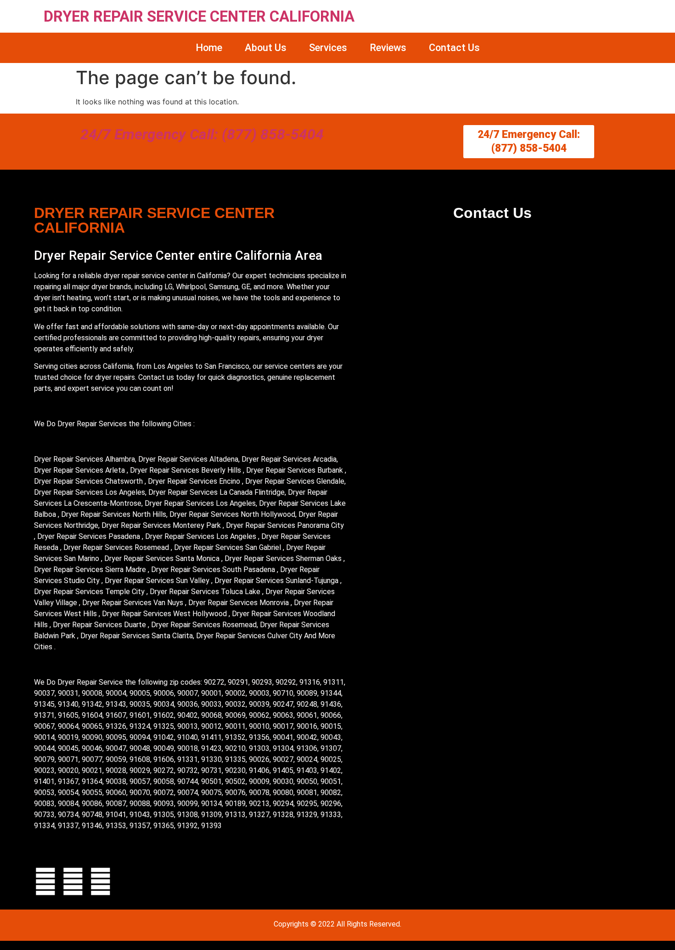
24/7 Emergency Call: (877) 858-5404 (202, 134)
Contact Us (454, 47)
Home (209, 47)
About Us (266, 47)
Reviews (388, 47)
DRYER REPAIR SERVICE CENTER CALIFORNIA (199, 16)
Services (328, 47)
